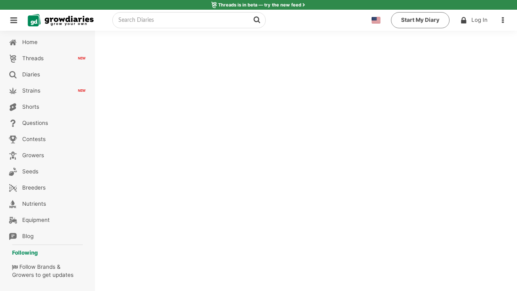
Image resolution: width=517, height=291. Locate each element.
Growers (23, 275)
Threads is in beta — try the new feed (259, 5)
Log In (479, 20)
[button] (505, 20)
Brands (46, 267)
